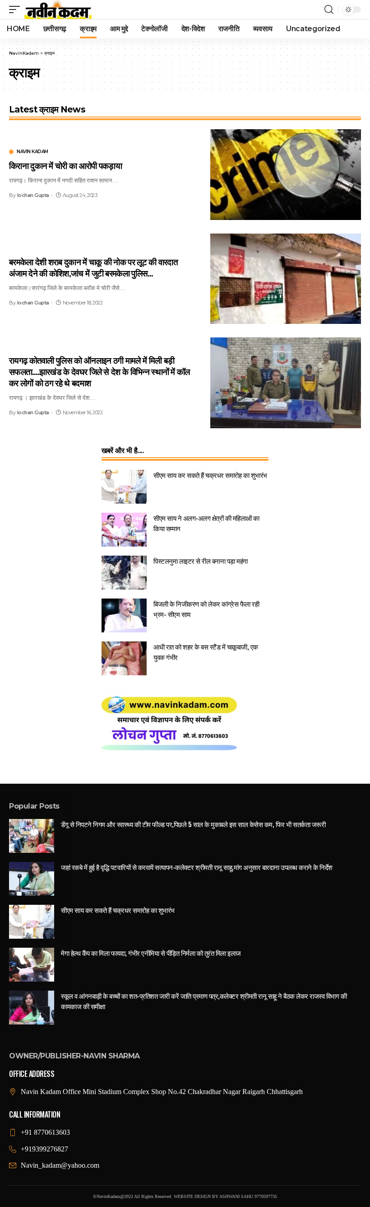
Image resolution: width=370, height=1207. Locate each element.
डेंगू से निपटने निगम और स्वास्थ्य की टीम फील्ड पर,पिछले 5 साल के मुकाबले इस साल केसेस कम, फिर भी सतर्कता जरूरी (193, 824)
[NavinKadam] (58, 9)
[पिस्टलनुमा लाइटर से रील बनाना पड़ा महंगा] (124, 572)
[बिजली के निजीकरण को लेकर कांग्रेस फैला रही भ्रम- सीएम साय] (124, 615)
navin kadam (32, 152)
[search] (329, 9)
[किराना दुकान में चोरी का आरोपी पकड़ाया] (285, 174)
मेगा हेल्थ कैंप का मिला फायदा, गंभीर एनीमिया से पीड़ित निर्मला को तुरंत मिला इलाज (151, 953)
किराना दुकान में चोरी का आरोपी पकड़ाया (65, 165)
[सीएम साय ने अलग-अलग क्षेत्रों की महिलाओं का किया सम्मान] (124, 530)
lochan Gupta (33, 195)
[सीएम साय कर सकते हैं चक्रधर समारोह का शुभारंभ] (124, 487)
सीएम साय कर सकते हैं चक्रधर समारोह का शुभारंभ (210, 475)
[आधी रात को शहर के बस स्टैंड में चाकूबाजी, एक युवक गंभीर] (124, 658)
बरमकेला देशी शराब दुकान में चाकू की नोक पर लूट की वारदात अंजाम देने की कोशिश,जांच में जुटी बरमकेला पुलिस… (93, 267)
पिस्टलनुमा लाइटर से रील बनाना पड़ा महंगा (200, 561)
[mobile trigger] (16, 9)
